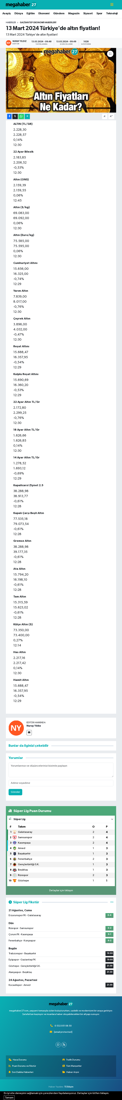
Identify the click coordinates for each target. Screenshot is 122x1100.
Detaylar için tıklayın (61, 890)
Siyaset (88, 13)
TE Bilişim (68, 1087)
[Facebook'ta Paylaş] (9, 116)
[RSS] (64, 1044)
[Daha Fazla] (27, 116)
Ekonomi (43, 13)
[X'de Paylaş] (15, 116)
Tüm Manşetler (74, 1066)
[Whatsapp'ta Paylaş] (21, 116)
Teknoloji (112, 13)
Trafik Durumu (73, 1060)
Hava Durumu (20, 1060)
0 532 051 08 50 (63, 1026)
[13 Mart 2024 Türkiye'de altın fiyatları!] (61, 80)
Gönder (15, 792)
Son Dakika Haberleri (22, 1072)
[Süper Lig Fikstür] (111, 902)
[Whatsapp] (58, 1044)
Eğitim (31, 13)
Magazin (74, 13)
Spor (99, 13)
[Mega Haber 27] (21, 4)
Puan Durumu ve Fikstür (24, 1066)
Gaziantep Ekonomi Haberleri (38, 22)
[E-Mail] (29, 732)
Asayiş (6, 13)
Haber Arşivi (72, 1072)
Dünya (18, 13)
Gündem (58, 13)
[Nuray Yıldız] (16, 728)
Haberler (11, 22)
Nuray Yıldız (34, 725)
